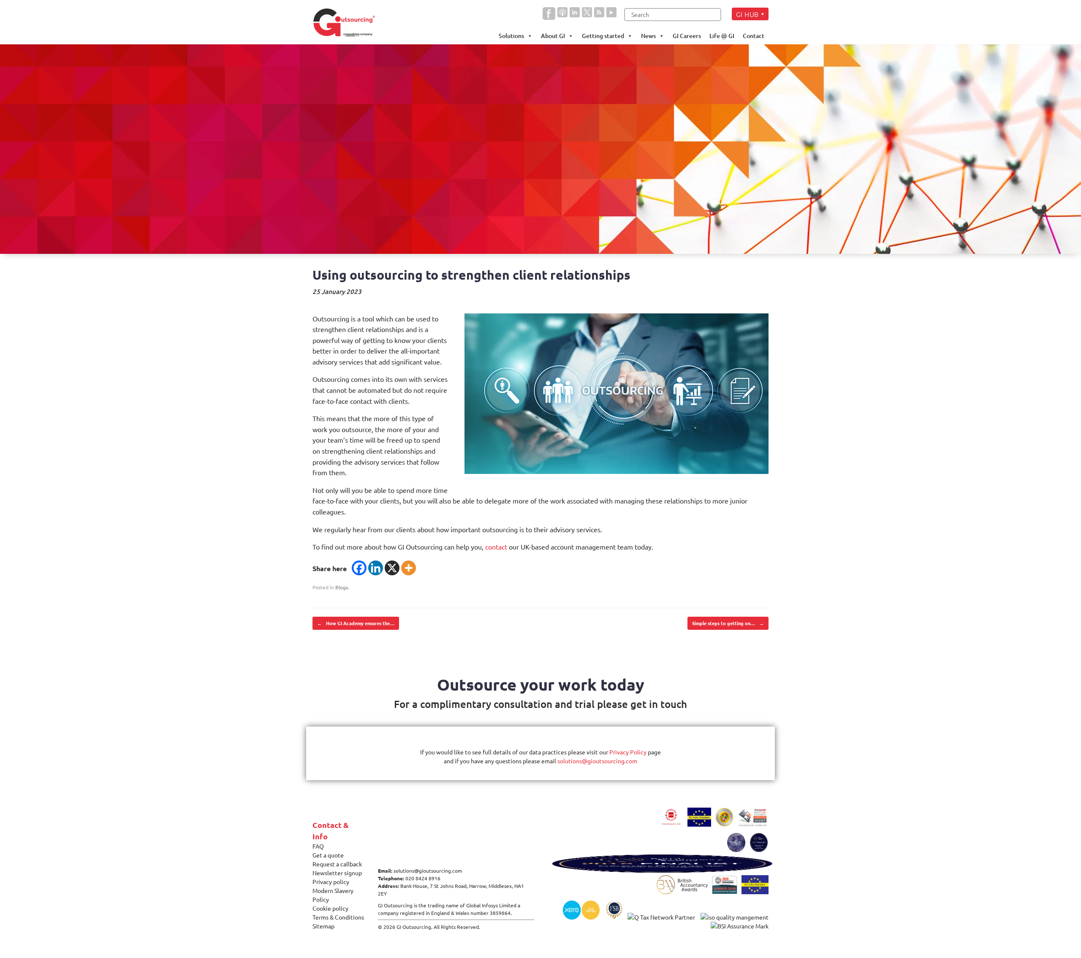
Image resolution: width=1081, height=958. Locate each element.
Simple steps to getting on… (728, 623)
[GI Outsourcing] (347, 22)
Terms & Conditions (338, 917)
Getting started (603, 36)
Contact (753, 36)
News (648, 36)
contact (496, 546)
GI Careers (687, 36)
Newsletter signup (337, 872)
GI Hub (747, 14)
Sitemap (323, 926)
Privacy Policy (627, 752)
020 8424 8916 (422, 878)
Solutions (511, 36)
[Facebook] (359, 568)
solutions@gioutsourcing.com (597, 761)
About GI (553, 36)
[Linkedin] (375, 568)
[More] (408, 568)
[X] (392, 568)
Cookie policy (330, 908)
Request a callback (337, 864)
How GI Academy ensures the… (355, 623)
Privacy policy (330, 881)
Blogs (341, 587)
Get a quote (328, 855)
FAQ (318, 846)
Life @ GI (721, 36)
